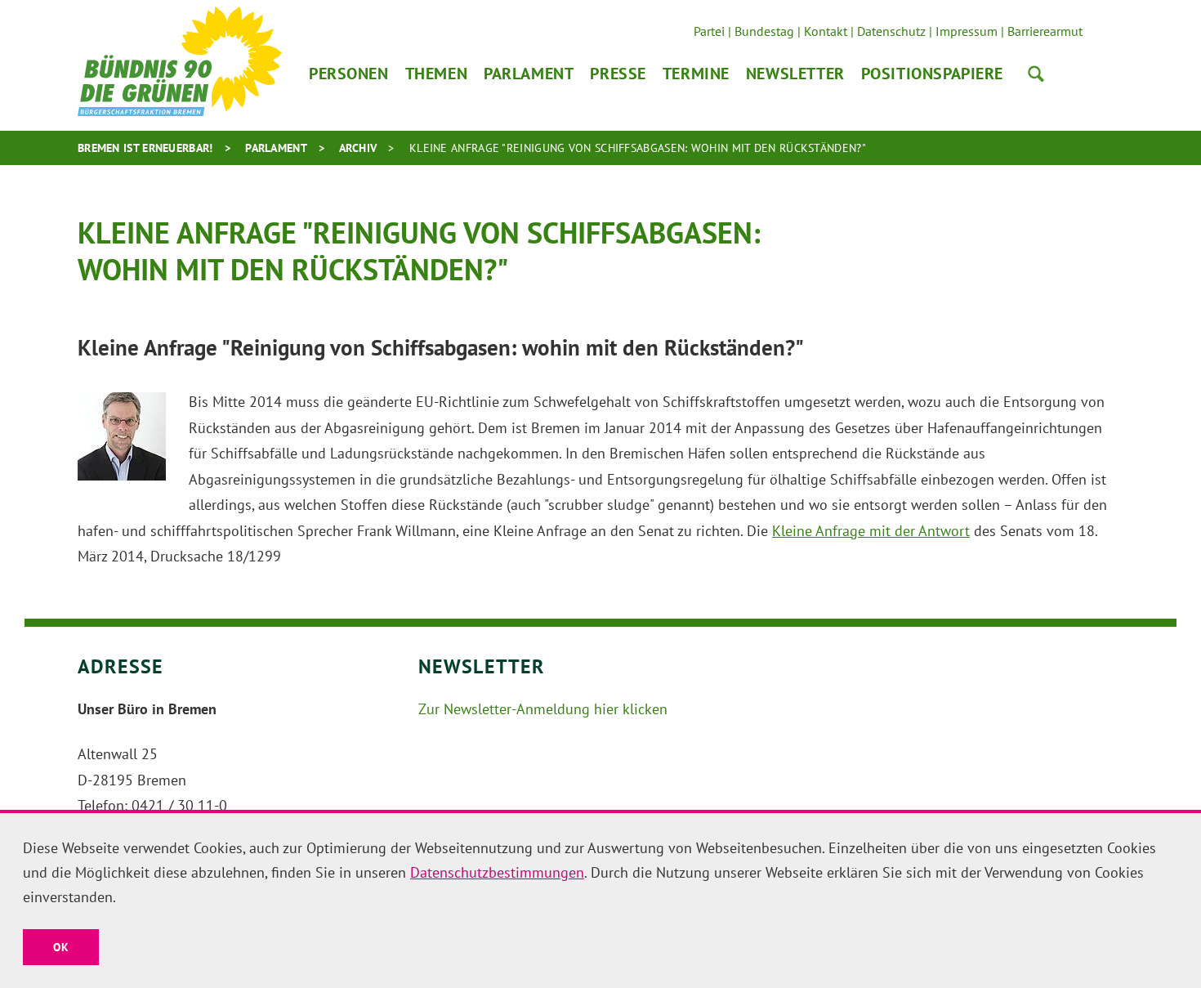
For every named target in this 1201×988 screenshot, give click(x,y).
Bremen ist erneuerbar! (145, 148)
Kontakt (825, 31)
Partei (709, 31)
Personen (349, 73)
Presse (617, 73)
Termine (696, 73)
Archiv (358, 148)
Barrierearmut (1045, 31)
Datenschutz (891, 31)
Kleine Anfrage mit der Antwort (871, 530)
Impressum (966, 31)
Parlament (529, 73)
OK (61, 947)
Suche (1035, 73)
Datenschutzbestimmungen (497, 872)
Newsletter (795, 73)
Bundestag (764, 31)
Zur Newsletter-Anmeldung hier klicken (542, 709)
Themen (436, 73)
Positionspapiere (932, 73)
